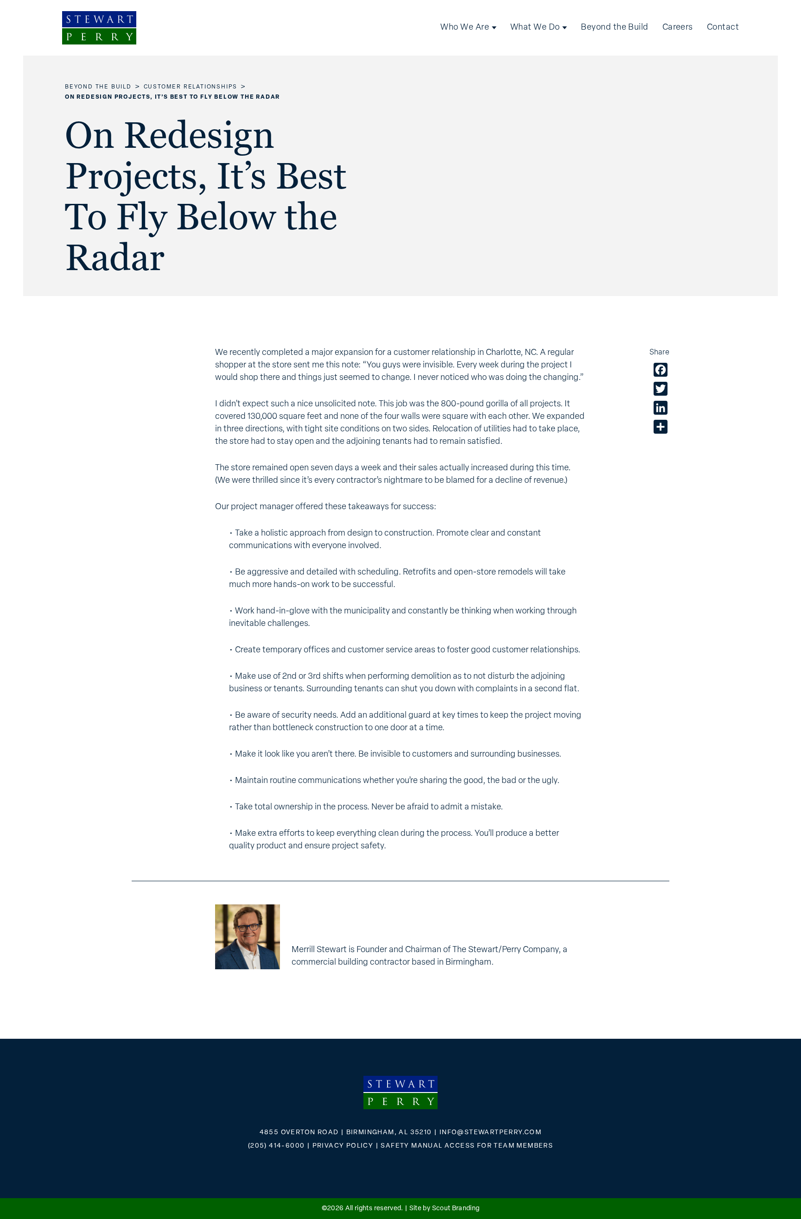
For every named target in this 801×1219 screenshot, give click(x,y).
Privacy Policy (343, 1146)
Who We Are (464, 28)
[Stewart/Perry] (99, 27)
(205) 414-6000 (276, 1146)
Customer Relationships (191, 87)
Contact (723, 28)
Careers (677, 28)
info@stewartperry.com (490, 1132)
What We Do (535, 28)
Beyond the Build (614, 28)
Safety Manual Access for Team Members (467, 1146)
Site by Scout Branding (444, 1208)
